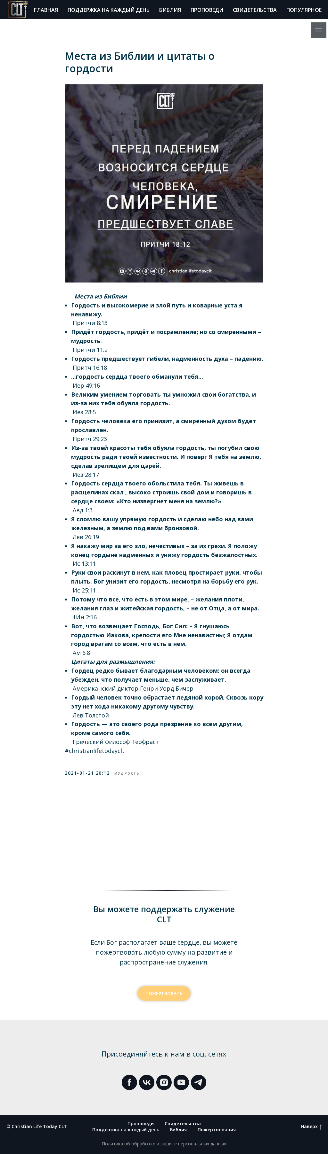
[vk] (146, 1082)
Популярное (304, 9)
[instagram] (164, 1082)
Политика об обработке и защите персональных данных (164, 1144)
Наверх (309, 1126)
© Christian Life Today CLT (36, 1126)
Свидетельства (255, 9)
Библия (170, 9)
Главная (46, 9)
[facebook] (129, 1082)
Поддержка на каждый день (109, 9)
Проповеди (207, 9)
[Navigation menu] (318, 30)
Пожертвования (217, 1130)
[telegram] (198, 1082)
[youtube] (181, 1082)
